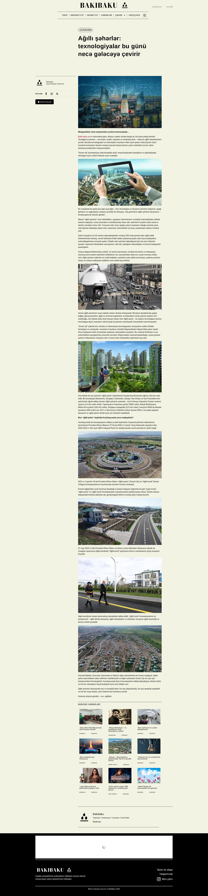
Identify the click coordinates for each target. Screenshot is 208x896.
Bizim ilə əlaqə (165, 869)
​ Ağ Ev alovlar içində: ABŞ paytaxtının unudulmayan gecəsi (118, 788)
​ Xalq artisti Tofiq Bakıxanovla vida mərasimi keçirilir (90, 728)
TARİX (65, 15)
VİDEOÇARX (134, 15)
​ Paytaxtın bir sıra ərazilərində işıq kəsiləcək (148, 758)
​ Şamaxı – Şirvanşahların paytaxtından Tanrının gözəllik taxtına (119, 758)
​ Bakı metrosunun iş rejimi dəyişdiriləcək (147, 728)
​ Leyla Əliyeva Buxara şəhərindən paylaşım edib (89, 787)
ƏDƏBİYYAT (92, 15)
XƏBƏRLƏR (106, 15)
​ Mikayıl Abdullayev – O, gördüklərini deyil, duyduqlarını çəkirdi (117, 729)
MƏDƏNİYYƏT (77, 15)
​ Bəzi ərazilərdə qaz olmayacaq (86, 758)
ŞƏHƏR (118, 15)
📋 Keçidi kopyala (45, 102)
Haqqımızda (166, 874)
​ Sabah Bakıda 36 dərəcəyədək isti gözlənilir (147, 787)
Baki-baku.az (84, 137)
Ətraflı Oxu (97, 821)
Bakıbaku (49, 82)
